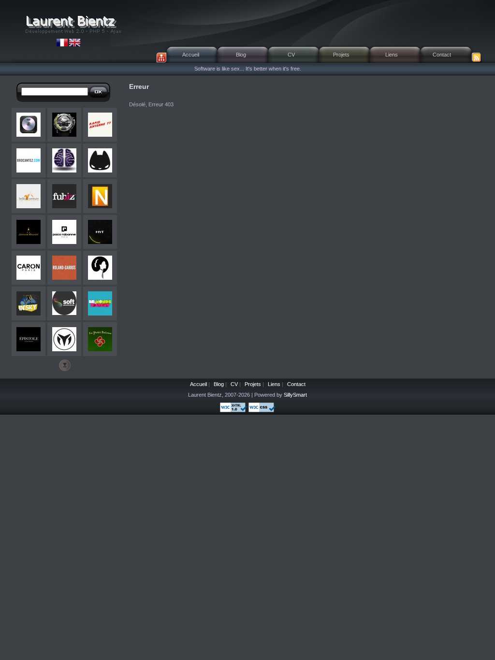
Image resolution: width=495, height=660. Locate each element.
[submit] (98, 92)
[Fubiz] (64, 196)
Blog (241, 54)
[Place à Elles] (100, 268)
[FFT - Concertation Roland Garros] (64, 268)
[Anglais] (74, 44)
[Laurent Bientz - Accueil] (72, 24)
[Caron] (28, 268)
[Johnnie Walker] (28, 232)
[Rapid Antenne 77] (100, 125)
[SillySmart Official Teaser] (64, 160)
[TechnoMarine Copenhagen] (64, 339)
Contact (442, 54)
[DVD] (28, 125)
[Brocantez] (28, 160)
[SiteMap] (161, 57)
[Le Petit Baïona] (100, 339)
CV (291, 54)
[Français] (63, 44)
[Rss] (476, 57)
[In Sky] (28, 303)
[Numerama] (100, 196)
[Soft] (64, 303)
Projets (341, 54)
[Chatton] (100, 160)
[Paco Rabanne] (64, 232)
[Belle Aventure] (28, 196)
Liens (391, 54)
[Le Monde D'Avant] (100, 303)
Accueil (190, 54)
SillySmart (295, 395)
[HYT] (64, 125)
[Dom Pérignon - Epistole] (28, 339)
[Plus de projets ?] (65, 365)
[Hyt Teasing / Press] (100, 232)
